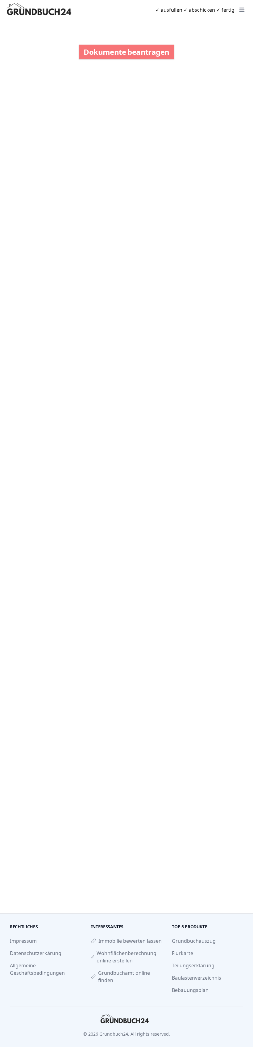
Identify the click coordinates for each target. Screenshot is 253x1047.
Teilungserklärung (193, 965)
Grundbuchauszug (194, 941)
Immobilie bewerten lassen (130, 941)
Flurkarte (182, 953)
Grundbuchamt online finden (124, 976)
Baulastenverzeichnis (196, 977)
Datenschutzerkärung (35, 953)
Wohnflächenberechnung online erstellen (126, 957)
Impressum (23, 941)
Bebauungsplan (190, 990)
